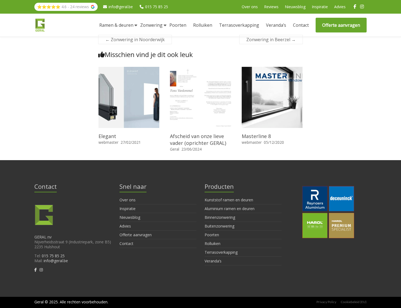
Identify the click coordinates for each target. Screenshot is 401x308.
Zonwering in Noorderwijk (135, 40)
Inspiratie (320, 6)
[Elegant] (129, 70)
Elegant (107, 136)
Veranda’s (276, 25)
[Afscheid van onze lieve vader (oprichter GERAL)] (200, 70)
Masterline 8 (256, 136)
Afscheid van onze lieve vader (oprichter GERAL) (198, 139)
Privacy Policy (326, 302)
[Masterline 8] (272, 70)
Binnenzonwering (220, 217)
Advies (340, 6)
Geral (174, 149)
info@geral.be (121, 6)
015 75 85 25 (156, 6)
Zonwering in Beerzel (271, 40)
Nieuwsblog (295, 6)
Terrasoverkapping (239, 25)
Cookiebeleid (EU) (354, 302)
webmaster (108, 142)
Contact (301, 25)
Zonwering (151, 25)
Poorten (177, 25)
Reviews (271, 6)
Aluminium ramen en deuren (230, 208)
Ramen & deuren (116, 25)
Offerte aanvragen (341, 25)
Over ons (250, 6)
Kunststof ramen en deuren (229, 199)
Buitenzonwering (219, 226)
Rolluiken (202, 25)
